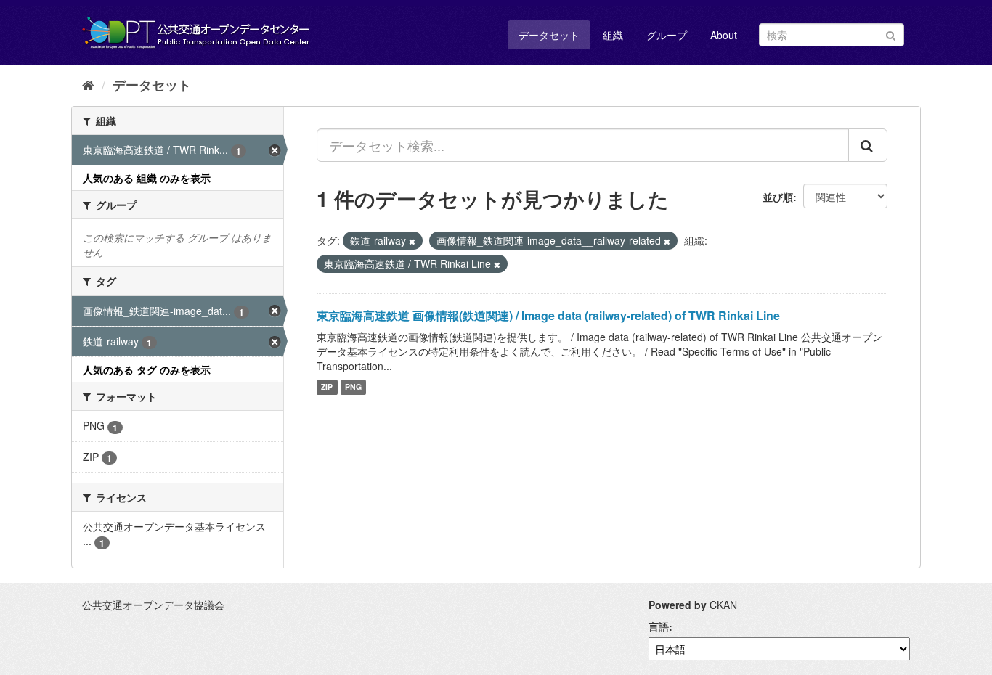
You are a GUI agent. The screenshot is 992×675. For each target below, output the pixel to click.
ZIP (327, 387)
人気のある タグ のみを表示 (147, 369)
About (723, 35)
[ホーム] (88, 84)
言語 (659, 626)
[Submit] (891, 34)
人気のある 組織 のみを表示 (147, 178)
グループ (666, 35)
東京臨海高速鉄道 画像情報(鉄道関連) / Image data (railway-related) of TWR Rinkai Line (548, 315)
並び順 (778, 196)
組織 (613, 35)
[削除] (412, 241)
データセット (549, 35)
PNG (353, 387)
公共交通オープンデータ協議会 (153, 604)
